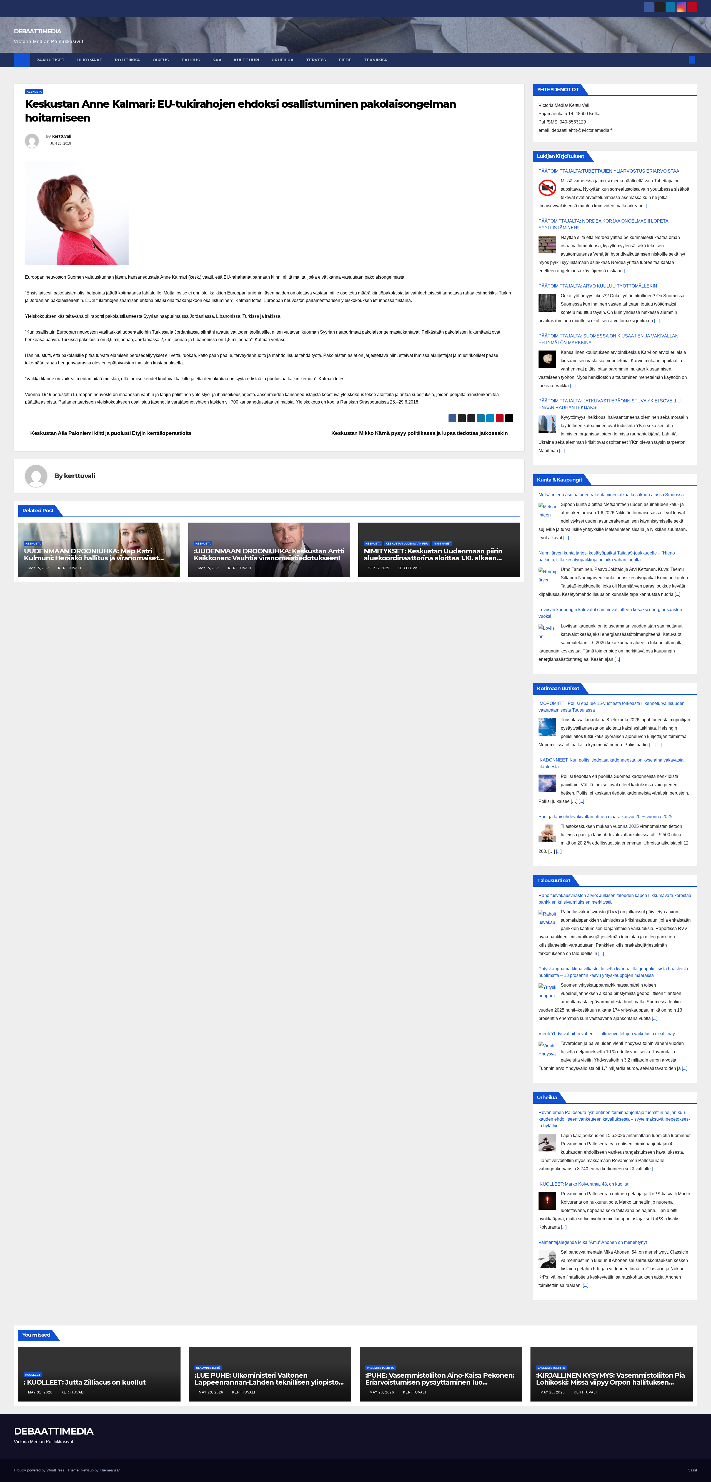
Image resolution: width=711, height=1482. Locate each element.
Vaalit (692, 1470)
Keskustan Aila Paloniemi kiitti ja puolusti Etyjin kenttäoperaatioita (110, 433)
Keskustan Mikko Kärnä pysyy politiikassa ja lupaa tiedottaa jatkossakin (420, 433)
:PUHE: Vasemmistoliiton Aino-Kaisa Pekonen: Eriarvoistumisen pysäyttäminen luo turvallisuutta (439, 1382)
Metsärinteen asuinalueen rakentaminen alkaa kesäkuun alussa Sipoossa (611, 494)
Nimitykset (442, 543)
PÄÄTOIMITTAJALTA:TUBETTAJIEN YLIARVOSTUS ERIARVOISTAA (609, 171)
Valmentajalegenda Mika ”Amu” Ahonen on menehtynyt (593, 1242)
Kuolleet (32, 1374)
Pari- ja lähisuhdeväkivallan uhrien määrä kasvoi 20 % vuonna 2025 (605, 816)
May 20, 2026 (382, 1392)
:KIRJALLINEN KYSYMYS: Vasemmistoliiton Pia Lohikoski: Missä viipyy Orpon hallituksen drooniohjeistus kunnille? (610, 1382)
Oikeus (160, 59)
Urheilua (283, 59)
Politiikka (127, 59)
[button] (682, 59)
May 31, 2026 (41, 1392)
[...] (648, 205)
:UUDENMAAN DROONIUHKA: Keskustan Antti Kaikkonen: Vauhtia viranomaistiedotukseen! (269, 554)
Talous (190, 59)
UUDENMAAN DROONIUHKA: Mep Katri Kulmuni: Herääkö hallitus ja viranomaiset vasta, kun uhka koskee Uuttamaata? (91, 558)
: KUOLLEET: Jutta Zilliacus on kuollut (84, 1382)
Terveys (316, 59)
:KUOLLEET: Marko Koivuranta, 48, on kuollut (583, 1184)
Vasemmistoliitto (380, 1367)
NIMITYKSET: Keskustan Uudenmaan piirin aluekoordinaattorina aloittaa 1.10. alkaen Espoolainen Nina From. (433, 558)
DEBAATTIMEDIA (37, 31)
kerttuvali (61, 136)
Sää (217, 59)
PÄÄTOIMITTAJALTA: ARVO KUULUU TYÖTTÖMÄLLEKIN (598, 286)
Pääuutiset (50, 59)
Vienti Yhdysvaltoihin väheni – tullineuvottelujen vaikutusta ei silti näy (607, 1033)
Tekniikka (375, 59)
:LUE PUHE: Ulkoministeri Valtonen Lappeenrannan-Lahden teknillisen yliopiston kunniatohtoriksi (268, 1382)
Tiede (345, 59)
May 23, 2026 (211, 1392)
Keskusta (34, 91)
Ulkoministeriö (208, 1367)
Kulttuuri (246, 59)
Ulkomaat (90, 59)
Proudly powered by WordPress (40, 1470)
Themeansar (109, 1470)
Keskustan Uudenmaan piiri (407, 543)
